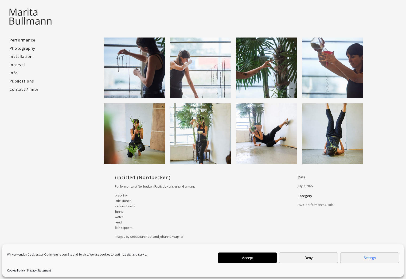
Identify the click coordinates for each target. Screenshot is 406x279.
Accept (247, 258)
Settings (369, 258)
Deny (308, 258)
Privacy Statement (39, 270)
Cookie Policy (16, 270)
